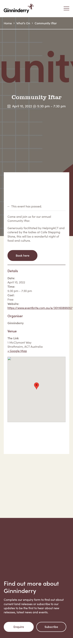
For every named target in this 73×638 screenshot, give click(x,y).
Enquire (18, 627)
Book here (22, 255)
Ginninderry (20, 8)
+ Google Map (17, 351)
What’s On (23, 23)
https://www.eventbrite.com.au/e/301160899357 (39, 308)
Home (8, 23)
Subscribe (51, 627)
